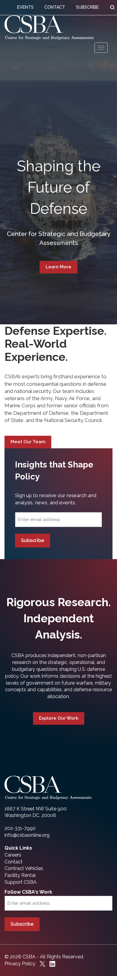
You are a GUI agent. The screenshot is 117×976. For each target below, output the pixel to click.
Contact (13, 862)
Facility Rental (20, 875)
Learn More (58, 267)
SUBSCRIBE (87, 7)
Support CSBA (20, 882)
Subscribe (32, 540)
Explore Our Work (58, 718)
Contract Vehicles (23, 868)
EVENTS (25, 7)
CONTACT (54, 7)
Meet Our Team (27, 441)
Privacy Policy (19, 963)
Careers (12, 855)
